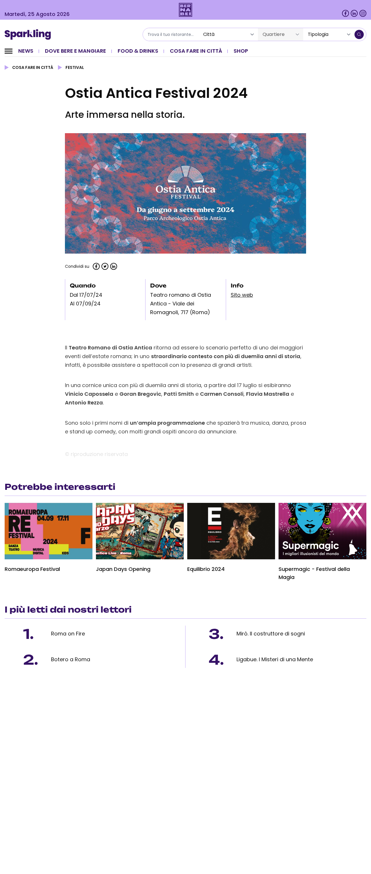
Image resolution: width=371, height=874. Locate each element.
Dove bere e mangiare (75, 50)
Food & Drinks (138, 50)
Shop (241, 50)
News (25, 50)
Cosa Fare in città (196, 50)
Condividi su (77, 266)
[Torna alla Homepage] (30, 34)
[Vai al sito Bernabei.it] (185, 10)
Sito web (242, 294)
